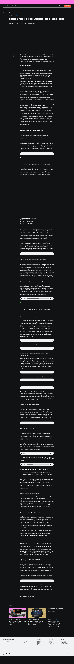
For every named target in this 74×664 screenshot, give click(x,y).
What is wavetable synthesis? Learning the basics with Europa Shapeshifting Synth (55, 623)
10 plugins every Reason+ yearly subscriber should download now (35, 623)
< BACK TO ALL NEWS (6, 12)
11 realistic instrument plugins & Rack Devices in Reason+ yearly (17, 623)
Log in (60, 5)
